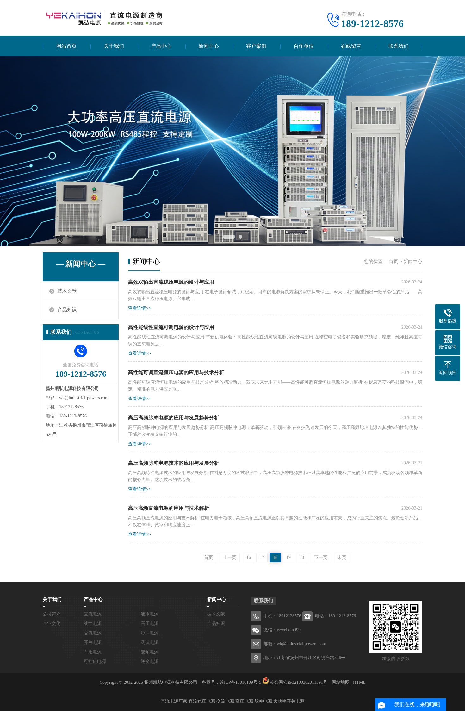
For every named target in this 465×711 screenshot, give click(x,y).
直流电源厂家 (174, 701)
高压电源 (149, 623)
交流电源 (93, 633)
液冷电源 (149, 614)
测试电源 (149, 642)
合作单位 (304, 46)
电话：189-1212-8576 (335, 616)
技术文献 (67, 291)
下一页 (320, 557)
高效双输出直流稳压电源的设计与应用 (171, 282)
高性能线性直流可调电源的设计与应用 (171, 327)
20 (302, 557)
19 (288, 557)
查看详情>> (139, 308)
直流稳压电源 (202, 701)
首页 (393, 261)
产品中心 (161, 46)
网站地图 (341, 682)
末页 (342, 557)
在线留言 (351, 46)
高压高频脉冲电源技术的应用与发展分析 (173, 463)
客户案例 (256, 46)
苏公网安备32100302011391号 (298, 682)
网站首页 (66, 46)
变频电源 (149, 652)
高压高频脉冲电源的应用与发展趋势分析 (173, 417)
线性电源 (93, 623)
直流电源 (93, 614)
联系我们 (398, 46)
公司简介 (51, 614)
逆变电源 (149, 661)
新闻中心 (209, 46)
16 (248, 557)
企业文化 (51, 623)
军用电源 (93, 652)
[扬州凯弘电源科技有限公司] (103, 17)
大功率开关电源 (288, 701)
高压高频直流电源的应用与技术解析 (168, 508)
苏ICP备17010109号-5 (240, 682)
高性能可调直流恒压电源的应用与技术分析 (176, 372)
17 (262, 557)
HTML (359, 682)
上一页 (229, 557)
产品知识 (67, 309)
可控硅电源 (95, 661)
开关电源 (93, 642)
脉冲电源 (149, 633)
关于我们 (114, 46)
